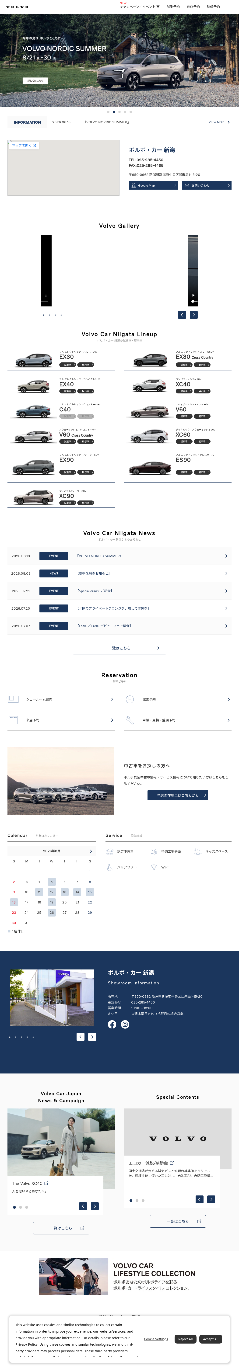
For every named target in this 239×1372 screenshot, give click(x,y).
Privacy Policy (26, 1344)
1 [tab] (43, 315)
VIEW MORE (217, 122)
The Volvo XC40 (27, 1183)
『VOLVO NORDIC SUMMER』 (106, 122)
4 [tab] (61, 315)
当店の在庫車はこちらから (178, 795)
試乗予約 (173, 7)
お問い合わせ (201, 185)
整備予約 (213, 7)
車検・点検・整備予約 (159, 720)
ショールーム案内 (39, 699)
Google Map (146, 185)
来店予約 (193, 7)
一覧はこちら (119, 648)
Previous (182, 315)
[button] (108, 112)
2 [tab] (49, 315)
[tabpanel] (119, 270)
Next (194, 315)
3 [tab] (55, 315)
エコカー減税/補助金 (148, 1163)
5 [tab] (33, 1037)
